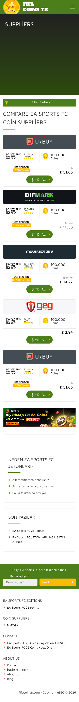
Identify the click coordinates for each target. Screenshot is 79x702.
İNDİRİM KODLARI (19, 670)
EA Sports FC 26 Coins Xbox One (29, 647)
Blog (10, 679)
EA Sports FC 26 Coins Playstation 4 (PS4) (36, 643)
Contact (12, 665)
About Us (13, 674)
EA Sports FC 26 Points (28, 530)
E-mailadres (19, 576)
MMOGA (12, 625)
